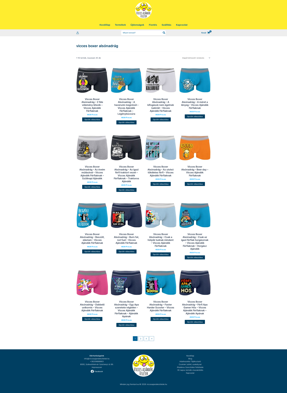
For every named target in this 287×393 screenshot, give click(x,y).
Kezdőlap (190, 356)
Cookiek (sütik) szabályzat (190, 364)
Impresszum (97, 367)
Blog (190, 359)
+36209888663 (97, 361)
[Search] (164, 32)
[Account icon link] (77, 32)
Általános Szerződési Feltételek (190, 367)
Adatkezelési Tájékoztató (190, 361)
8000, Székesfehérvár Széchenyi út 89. (96, 364)
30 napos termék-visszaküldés (190, 370)
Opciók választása (92, 119)
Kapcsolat (190, 373)
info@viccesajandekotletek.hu (96, 359)
